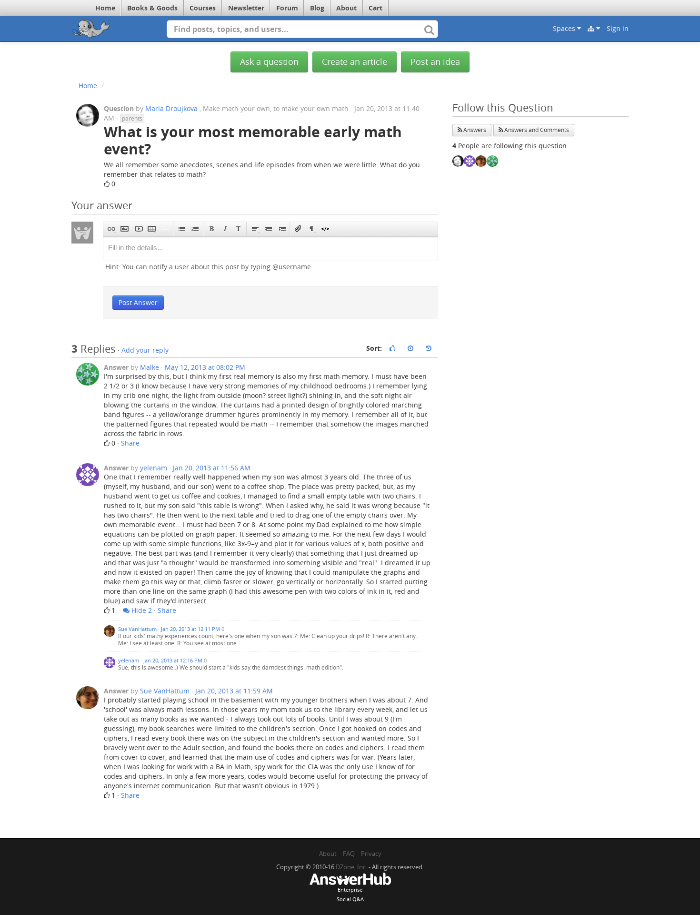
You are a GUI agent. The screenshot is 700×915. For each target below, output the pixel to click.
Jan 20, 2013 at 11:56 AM (211, 467)
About (346, 7)
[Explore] (593, 28)
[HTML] (325, 229)
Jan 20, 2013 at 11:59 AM (234, 690)
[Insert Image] (124, 229)
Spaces (565, 28)
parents (132, 118)
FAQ (349, 853)
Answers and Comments (536, 129)
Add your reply (145, 350)
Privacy (371, 853)
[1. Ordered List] (195, 229)
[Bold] (211, 229)
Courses (203, 7)
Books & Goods (152, 7)
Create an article (354, 61)
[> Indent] (281, 229)
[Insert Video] (138, 229)
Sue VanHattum (138, 628)
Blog (317, 7)
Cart (375, 7)
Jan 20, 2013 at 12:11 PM (190, 628)
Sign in (618, 28)
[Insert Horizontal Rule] (165, 229)
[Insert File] (298, 229)
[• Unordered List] (181, 229)
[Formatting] (311, 229)
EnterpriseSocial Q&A (350, 894)
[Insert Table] (151, 229)
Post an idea (435, 61)
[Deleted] (238, 229)
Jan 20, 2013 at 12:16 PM (172, 660)
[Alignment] (255, 229)
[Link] (111, 229)
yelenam (153, 467)
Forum (287, 7)
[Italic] (225, 229)
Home (105, 7)
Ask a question (269, 61)
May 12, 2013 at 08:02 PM (205, 367)
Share (130, 442)
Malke (149, 367)
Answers (474, 129)
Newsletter (246, 7)
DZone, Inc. (351, 867)
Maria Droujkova (171, 108)
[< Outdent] (268, 229)
